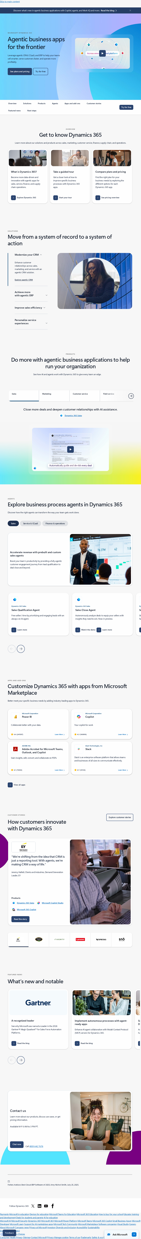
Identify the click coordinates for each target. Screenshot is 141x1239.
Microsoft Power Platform (65, 1220)
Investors (51, 1227)
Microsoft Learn (17, 1224)
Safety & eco (97, 1237)
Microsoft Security (19, 1220)
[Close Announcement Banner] (129, 10)
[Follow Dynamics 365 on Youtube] (46, 1206)
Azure (128, 1220)
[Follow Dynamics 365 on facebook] (52, 1206)
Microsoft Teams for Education (62, 1214)
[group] (38, 614)
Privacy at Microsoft (38, 1227)
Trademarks (86, 1237)
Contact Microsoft (39, 1237)
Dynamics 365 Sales (73, 415)
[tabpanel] (70, 440)
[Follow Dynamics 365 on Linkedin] (39, 1206)
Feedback (9, 1233)
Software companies (107, 1224)
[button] (102, 53)
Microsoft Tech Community (65, 1224)
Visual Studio (123, 1224)
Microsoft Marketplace (88, 1224)
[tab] (24, 395)
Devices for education (39, 1214)
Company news (22, 1227)
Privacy (50, 1237)
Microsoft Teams (85, 1220)
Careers (132, 1224)
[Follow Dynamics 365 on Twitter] (33, 1206)
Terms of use (74, 1237)
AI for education (51, 1217)
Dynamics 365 (34, 1220)
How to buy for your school (111, 1214)
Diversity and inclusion (66, 1227)
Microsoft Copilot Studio (52, 903)
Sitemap (27, 1237)
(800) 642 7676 (36, 1146)
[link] (12, 104)
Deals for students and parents (29, 1217)
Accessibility (82, 1227)
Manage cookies (61, 1237)
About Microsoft (7, 1227)
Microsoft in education (19, 1214)
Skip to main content (10, 1)
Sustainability (94, 1227)
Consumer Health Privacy (11, 1237)
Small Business (119, 1220)
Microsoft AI (5, 1220)
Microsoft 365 (47, 1220)
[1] (9, 1181)
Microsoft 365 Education (87, 1214)
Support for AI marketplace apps (38, 1224)
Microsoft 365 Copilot (26, 909)
